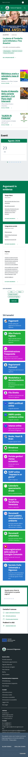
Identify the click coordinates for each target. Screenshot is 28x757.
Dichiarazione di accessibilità (9, 700)
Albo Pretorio (5, 686)
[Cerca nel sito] (25, 8)
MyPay (4, 672)
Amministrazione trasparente (9, 683)
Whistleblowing (6, 681)
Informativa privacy (7, 692)
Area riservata (5, 669)
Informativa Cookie (7, 695)
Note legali (5, 705)
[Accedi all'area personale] (23, 2)
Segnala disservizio (7, 664)
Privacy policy (12, 740)
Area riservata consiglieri (8, 667)
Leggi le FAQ (5, 702)
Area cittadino (5, 674)
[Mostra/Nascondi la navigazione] (2, 8)
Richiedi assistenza (7, 659)
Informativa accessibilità (8, 697)
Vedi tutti (14, 301)
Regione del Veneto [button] (6, 2)
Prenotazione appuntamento (9, 662)
